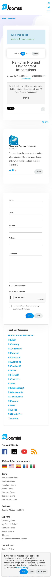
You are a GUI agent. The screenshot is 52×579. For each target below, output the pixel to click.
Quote (39, 171)
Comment (13, 253)
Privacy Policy (22, 567)
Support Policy (8, 549)
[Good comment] (10, 170)
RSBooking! (13, 344)
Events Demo (7, 489)
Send (29, 316)
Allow (23, 571)
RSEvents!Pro (14, 362)
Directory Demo (8, 492)
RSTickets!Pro (15, 414)
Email (11, 213)
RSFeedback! (14, 366)
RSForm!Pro (14, 379)
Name (11, 200)
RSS (46, 122)
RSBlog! (12, 340)
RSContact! (13, 353)
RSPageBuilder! (15, 397)
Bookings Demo (8, 496)
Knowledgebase (8, 520)
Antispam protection (17, 291)
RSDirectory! (14, 357)
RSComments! (15, 349)
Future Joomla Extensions (20, 335)
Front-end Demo (8, 481)
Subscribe (35, 53)
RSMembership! (15, 392)
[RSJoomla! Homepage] (12, 7)
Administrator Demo (10, 478)
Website (12, 238)
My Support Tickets (10, 524)
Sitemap (5, 535)
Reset (38, 316)
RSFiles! (12, 370)
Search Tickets (8, 531)
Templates (13, 418)
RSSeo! (11, 405)
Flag (43, 109)
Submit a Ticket (8, 528)
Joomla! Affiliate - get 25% (13, 510)
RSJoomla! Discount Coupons (14, 539)
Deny (31, 571)
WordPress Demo (9, 499)
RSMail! (11, 383)
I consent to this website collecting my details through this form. (26, 306)
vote (23, 53)
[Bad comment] (13, 170)
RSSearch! (13, 401)
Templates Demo (9, 485)
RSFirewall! (13, 375)
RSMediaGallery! (16, 388)
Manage (43, 571)
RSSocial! (12, 410)
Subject (12, 225)
